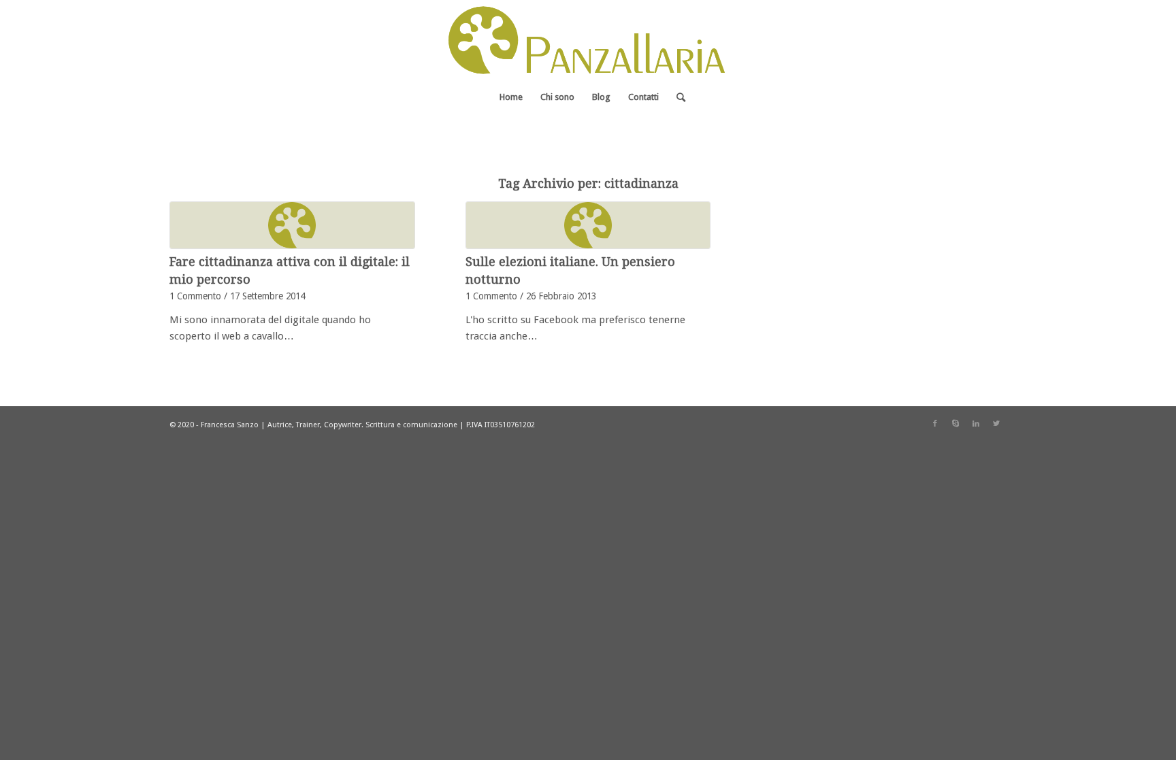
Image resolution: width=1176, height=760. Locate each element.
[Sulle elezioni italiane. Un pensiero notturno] (588, 225)
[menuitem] (511, 97)
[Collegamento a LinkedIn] (976, 424)
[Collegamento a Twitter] (996, 424)
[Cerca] (676, 97)
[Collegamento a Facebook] (935, 424)
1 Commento (195, 296)
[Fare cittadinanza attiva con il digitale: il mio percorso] (292, 225)
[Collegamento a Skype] (955, 424)
